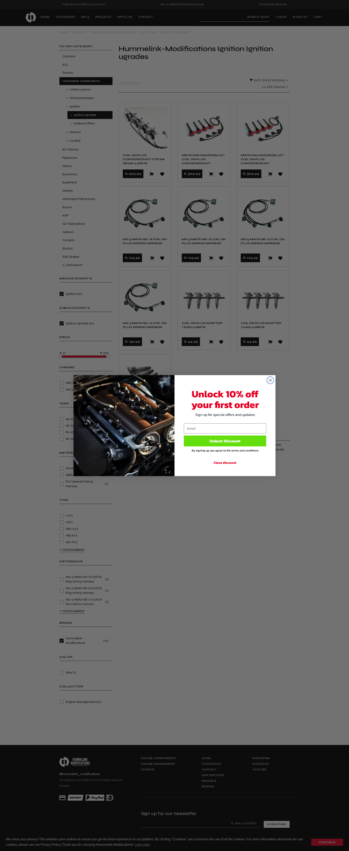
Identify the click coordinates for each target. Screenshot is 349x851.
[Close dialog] (270, 380)
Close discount (225, 462)
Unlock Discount (225, 441)
